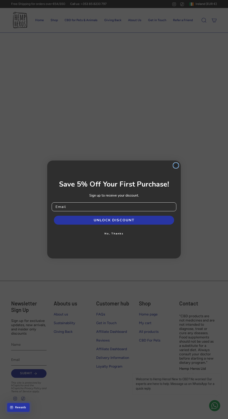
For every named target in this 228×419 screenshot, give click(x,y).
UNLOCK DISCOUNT (114, 220)
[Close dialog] (176, 165)
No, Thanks (114, 233)
